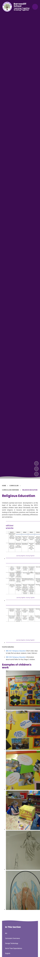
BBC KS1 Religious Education (16, 651)
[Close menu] (35, 7)
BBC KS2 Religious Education (16, 657)
